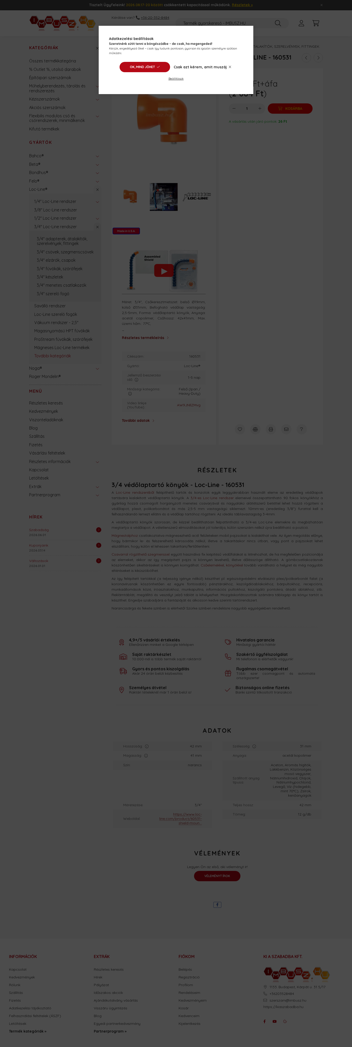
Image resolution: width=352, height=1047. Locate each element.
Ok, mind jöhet (142, 67)
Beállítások (176, 78)
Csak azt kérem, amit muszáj (200, 67)
